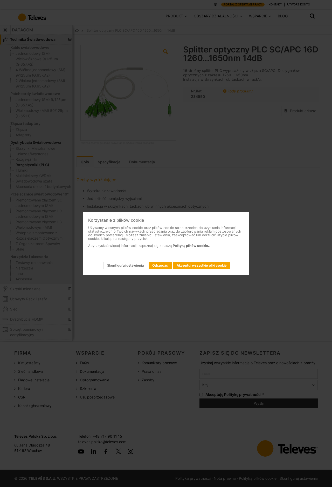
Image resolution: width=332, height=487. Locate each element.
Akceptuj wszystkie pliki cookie (202, 265)
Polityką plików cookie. (191, 246)
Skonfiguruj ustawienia (125, 265)
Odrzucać (160, 265)
